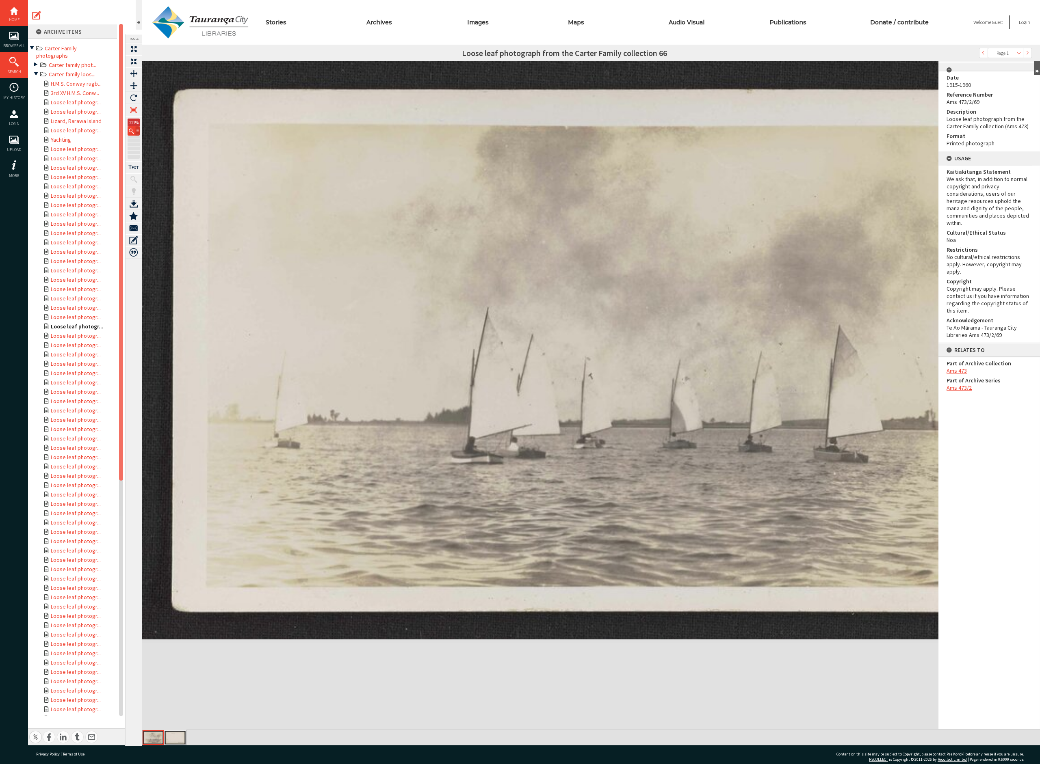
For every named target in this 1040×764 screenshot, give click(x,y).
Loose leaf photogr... (76, 102)
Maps (576, 22)
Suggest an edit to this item (36, 15)
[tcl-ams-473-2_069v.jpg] (175, 738)
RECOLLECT (878, 759)
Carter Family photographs (56, 52)
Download (134, 204)
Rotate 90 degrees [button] (134, 98)
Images (478, 22)
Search (14, 71)
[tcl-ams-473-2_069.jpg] (153, 737)
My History (14, 97)
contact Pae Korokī (948, 754)
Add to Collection (134, 216)
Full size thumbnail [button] (134, 49)
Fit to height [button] (134, 86)
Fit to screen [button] (134, 61)
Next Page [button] (1027, 53)
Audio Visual (686, 22)
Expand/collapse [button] (1037, 68)
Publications (787, 22)
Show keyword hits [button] (134, 179)
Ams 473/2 (959, 387)
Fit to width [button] (134, 73)
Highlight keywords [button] (134, 192)
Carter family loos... (72, 74)
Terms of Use (73, 754)
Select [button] (1019, 53)
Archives (379, 22)
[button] (134, 131)
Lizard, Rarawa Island (76, 121)
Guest (997, 22)
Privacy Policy (48, 754)
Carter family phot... (72, 65)
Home (14, 19)
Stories (276, 22)
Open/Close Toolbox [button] (139, 15)
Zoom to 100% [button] (134, 110)
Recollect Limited (952, 759)
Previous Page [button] (983, 53)
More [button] (14, 175)
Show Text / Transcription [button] (134, 167)
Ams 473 (957, 370)
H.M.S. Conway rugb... (76, 83)
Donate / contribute (899, 22)
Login (14, 123)
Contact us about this (134, 228)
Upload (14, 149)
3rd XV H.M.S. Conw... (75, 93)
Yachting (61, 139)
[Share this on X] (35, 732)
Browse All (14, 45)
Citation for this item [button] (134, 252)
